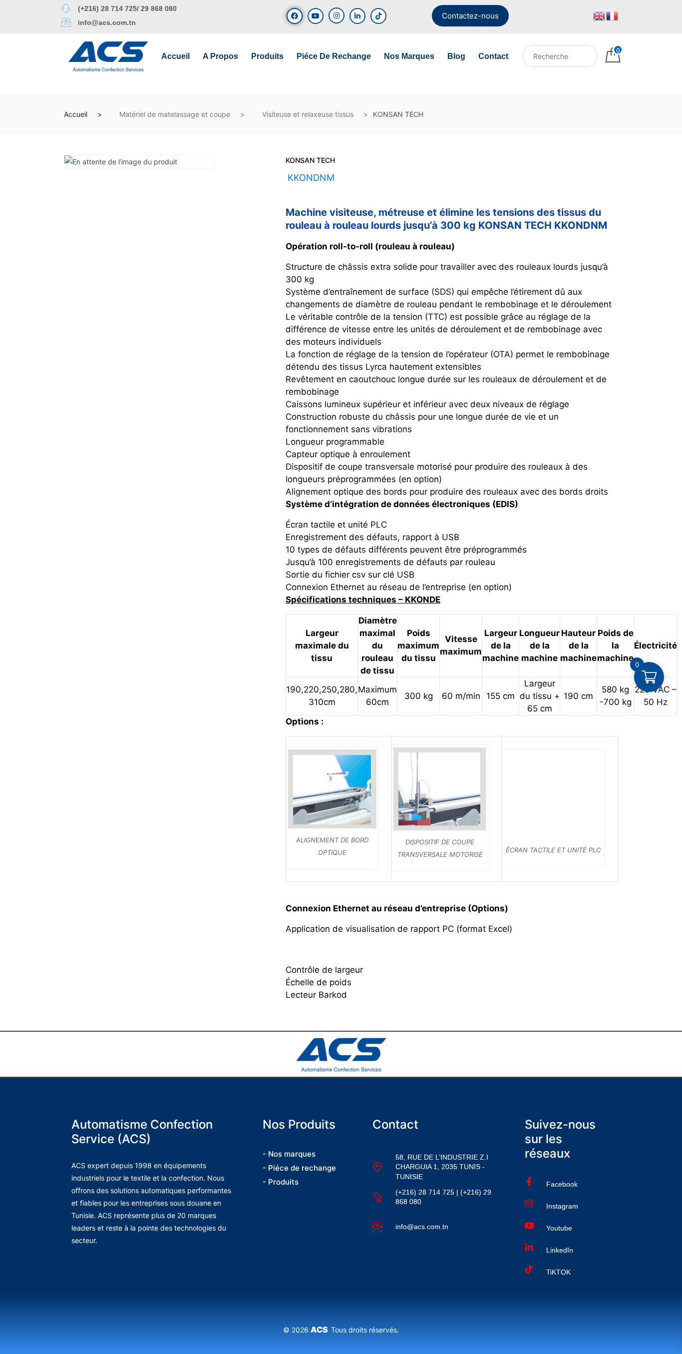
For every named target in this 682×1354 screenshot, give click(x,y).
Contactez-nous (470, 15)
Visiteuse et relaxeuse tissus (307, 114)
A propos (220, 56)
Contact (493, 56)
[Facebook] (295, 16)
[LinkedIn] (357, 16)
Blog (456, 56)
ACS (321, 1330)
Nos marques (409, 56)
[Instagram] (336, 15)
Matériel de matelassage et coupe (174, 114)
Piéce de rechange (334, 56)
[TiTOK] (378, 16)
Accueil (175, 56)
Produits (267, 56)
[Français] (612, 15)
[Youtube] (316, 16)
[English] (599, 15)
